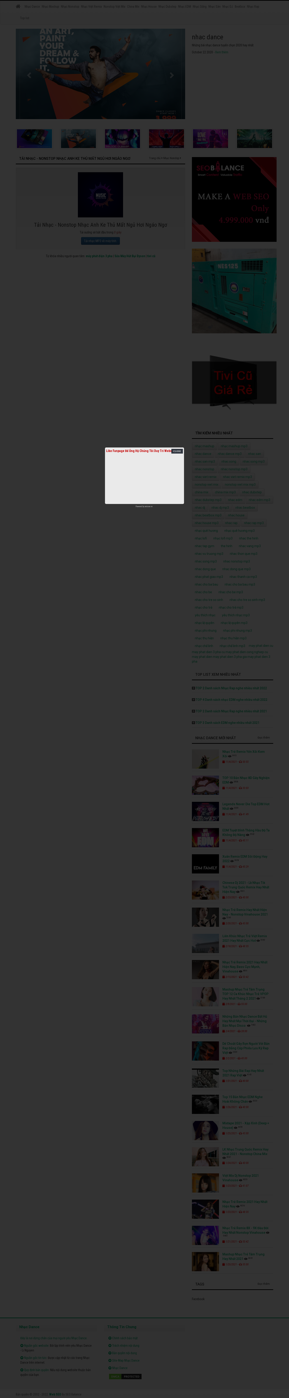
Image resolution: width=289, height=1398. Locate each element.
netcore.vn (148, 506)
